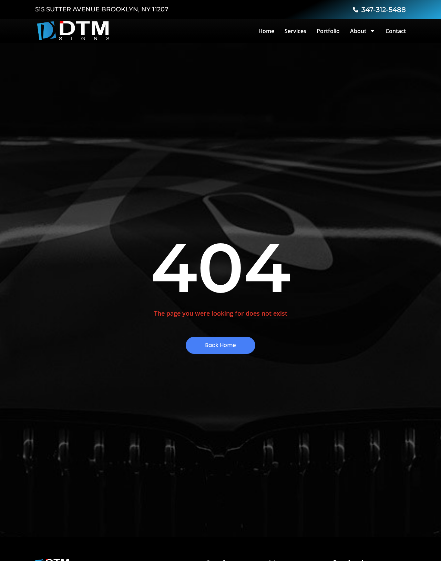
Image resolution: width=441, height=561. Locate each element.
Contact (396, 31)
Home (266, 31)
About (358, 31)
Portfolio (328, 31)
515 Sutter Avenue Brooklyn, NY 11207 (101, 9)
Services (295, 31)
